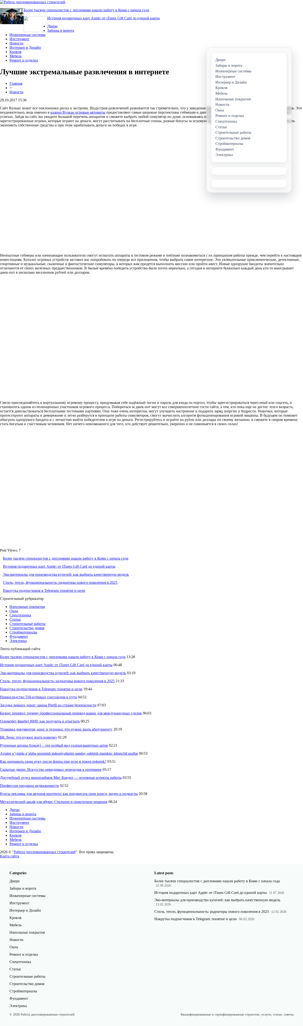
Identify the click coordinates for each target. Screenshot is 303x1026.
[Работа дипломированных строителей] (32, 2)
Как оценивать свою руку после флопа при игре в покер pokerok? (53, 761)
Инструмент (19, 39)
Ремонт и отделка (23, 60)
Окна (13, 611)
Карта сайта (9, 856)
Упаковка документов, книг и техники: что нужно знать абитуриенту (56, 729)
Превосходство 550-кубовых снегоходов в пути (38, 697)
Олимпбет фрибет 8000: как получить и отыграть (40, 721)
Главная (15, 83)
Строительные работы (27, 624)
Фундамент (18, 636)
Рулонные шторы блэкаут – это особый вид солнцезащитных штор (54, 745)
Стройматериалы (23, 632)
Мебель (15, 56)
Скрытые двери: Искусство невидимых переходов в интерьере (51, 769)
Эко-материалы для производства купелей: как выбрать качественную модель (66, 574)
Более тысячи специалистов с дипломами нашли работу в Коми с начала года (86, 10)
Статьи (15, 619)
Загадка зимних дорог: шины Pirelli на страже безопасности (48, 705)
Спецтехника (20, 615)
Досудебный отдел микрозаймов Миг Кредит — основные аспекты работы (61, 778)
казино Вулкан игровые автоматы (77, 112)
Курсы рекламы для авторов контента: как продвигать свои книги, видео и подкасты (69, 794)
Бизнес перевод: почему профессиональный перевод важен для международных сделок (71, 713)
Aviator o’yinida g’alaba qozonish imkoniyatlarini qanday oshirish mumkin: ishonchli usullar (69, 753)
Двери (52, 26)
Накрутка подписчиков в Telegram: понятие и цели (44, 591)
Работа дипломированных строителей (45, 852)
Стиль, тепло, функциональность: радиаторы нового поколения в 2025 (60, 582)
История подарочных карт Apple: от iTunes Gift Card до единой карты (103, 18)
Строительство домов (27, 628)
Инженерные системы (27, 35)
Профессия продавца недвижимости (29, 786)
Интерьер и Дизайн (25, 47)
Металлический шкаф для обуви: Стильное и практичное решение (53, 802)
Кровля (15, 52)
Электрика (18, 641)
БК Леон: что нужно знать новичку (28, 737)
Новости (16, 43)
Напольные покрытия (27, 607)
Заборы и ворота (60, 30)
